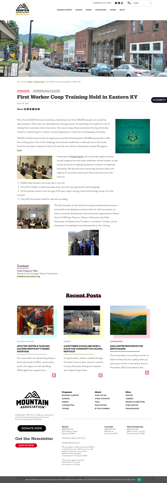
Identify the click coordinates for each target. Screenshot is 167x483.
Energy (67, 341)
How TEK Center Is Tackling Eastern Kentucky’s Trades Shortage (33, 349)
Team (97, 402)
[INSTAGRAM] (119, 3)
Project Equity (76, 156)
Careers (129, 399)
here (19, 150)
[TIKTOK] (122, 3)
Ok (139, 479)
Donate (129, 395)
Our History (101, 405)
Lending (66, 399)
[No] (164, 479)
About (98, 392)
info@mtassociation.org (71, 442)
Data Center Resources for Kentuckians (126, 347)
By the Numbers (102, 408)
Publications (132, 405)
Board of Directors (135, 402)
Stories (65, 408)
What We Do (100, 395)
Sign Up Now (26, 445)
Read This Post (37, 375)
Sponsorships (132, 408)
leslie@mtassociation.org (28, 276)
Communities (23, 91)
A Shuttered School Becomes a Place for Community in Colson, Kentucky (83, 349)
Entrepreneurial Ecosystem (46, 91)
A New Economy (102, 399)
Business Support (25, 341)
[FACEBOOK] (116, 3)
